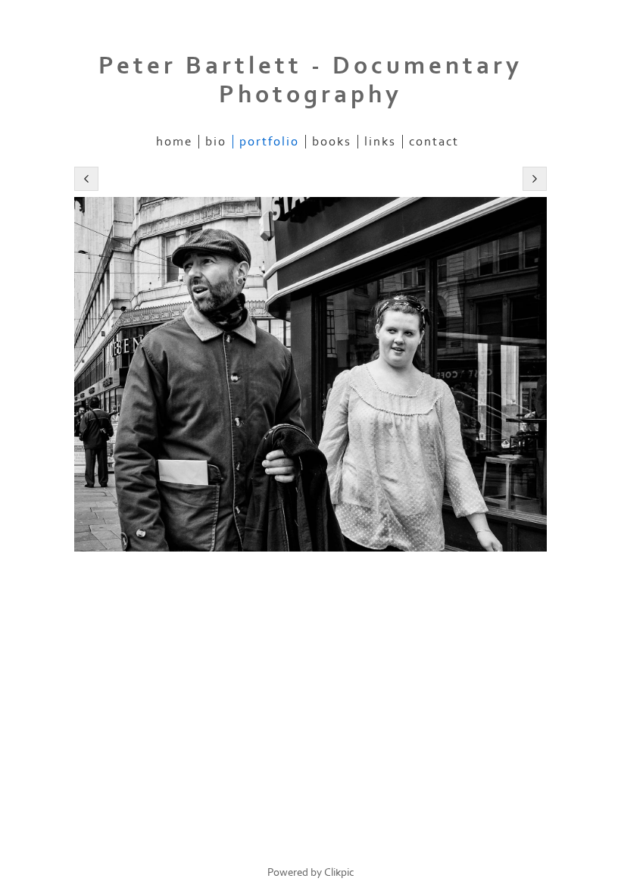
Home (174, 141)
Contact (434, 141)
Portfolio (269, 141)
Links (380, 141)
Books (331, 141)
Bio (215, 141)
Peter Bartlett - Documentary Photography (310, 80)
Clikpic (339, 872)
